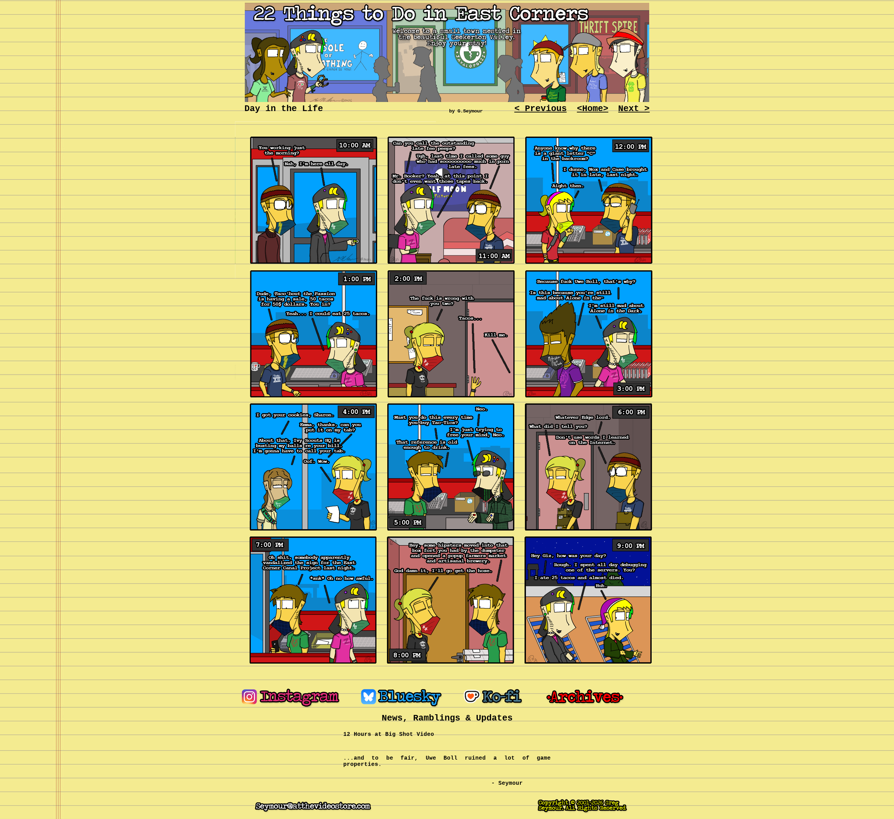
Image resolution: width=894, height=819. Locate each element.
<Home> (592, 109)
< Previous (540, 109)
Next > (634, 109)
